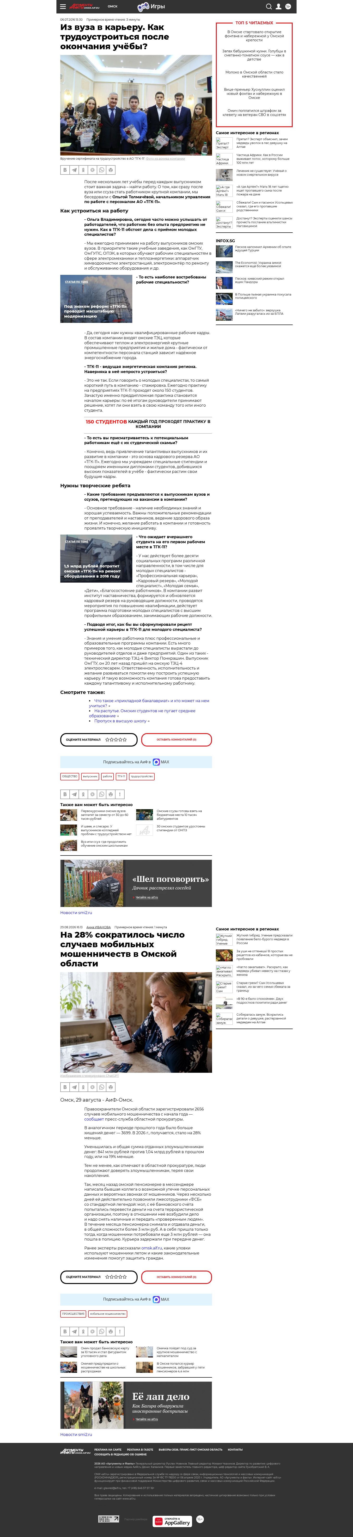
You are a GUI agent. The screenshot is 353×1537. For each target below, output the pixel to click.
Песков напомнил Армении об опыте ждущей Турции (263, 248)
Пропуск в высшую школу (120, 721)
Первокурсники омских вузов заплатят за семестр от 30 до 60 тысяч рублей (104, 814)
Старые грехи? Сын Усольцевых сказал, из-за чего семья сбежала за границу (263, 986)
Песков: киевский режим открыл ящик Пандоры (259, 280)
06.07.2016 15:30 (71, 19)
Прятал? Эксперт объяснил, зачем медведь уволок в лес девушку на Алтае (262, 143)
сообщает (94, 1119)
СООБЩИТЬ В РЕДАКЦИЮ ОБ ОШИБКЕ (120, 1454)
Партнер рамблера (135, 1519)
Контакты (235, 1449)
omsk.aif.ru (151, 1248)
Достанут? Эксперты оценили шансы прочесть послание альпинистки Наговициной (264, 222)
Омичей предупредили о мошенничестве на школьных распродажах (103, 1367)
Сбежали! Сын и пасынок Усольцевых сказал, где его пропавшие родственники (265, 206)
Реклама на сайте (108, 1449)
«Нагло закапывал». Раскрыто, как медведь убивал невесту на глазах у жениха (263, 970)
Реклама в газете (140, 1449)
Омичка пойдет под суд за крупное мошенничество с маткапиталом (177, 1352)
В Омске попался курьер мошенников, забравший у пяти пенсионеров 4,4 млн (181, 1367)
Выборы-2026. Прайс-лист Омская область (190, 1449)
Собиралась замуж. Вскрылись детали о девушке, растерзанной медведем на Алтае (261, 1018)
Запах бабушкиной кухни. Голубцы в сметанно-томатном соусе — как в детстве (254, 55)
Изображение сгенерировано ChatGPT (89, 1076)
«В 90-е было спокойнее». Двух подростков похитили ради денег (262, 1000)
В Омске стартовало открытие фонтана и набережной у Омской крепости (254, 36)
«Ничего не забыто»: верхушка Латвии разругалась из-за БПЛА (259, 312)
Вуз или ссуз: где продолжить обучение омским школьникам (104, 843)
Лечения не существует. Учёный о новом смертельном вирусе (262, 172)
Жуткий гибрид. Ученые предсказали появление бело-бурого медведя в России (264, 939)
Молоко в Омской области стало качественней (254, 74)
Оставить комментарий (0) (176, 739)
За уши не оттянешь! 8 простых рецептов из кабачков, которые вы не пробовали (264, 955)
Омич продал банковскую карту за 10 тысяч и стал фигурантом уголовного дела (105, 1352)
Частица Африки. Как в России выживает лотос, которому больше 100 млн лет (263, 158)
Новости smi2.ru (76, 912)
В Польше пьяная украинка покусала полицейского (263, 296)
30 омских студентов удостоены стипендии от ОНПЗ (181, 828)
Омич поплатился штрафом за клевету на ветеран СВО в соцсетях (254, 113)
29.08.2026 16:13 (71, 927)
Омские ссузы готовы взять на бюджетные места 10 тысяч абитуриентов (179, 814)
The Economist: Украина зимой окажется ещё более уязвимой (258, 264)
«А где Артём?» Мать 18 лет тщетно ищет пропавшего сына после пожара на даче (263, 190)
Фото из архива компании (165, 158)
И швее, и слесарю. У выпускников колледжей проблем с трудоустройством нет (106, 830)
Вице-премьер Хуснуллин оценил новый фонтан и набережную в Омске (254, 94)
